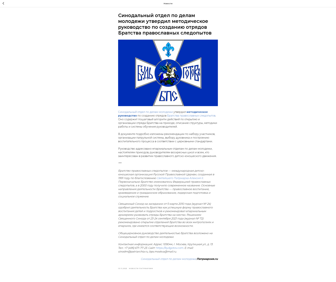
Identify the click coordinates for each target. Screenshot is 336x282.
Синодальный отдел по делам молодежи (145, 112)
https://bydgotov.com (169, 247)
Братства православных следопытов (191, 115)
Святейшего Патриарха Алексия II (180, 178)
